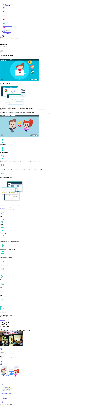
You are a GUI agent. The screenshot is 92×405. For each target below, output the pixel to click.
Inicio (2, 3)
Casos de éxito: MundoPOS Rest (7, 32)
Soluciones (3, 38)
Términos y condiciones (4, 398)
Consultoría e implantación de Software (7, 4)
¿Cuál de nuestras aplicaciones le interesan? (5, 357)
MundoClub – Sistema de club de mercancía (7, 387)
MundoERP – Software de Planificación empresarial (8, 388)
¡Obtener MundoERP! (2, 208)
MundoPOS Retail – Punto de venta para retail (7, 390)
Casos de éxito (3, 31)
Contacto (3, 35)
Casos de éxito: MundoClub (6, 33)
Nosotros (3, 383)
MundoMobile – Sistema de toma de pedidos (7, 389)
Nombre (1, 352)
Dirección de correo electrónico (3, 353)
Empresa (1, 356)
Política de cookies (4, 397)
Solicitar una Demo (2, 84)
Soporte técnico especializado (6, 5)
